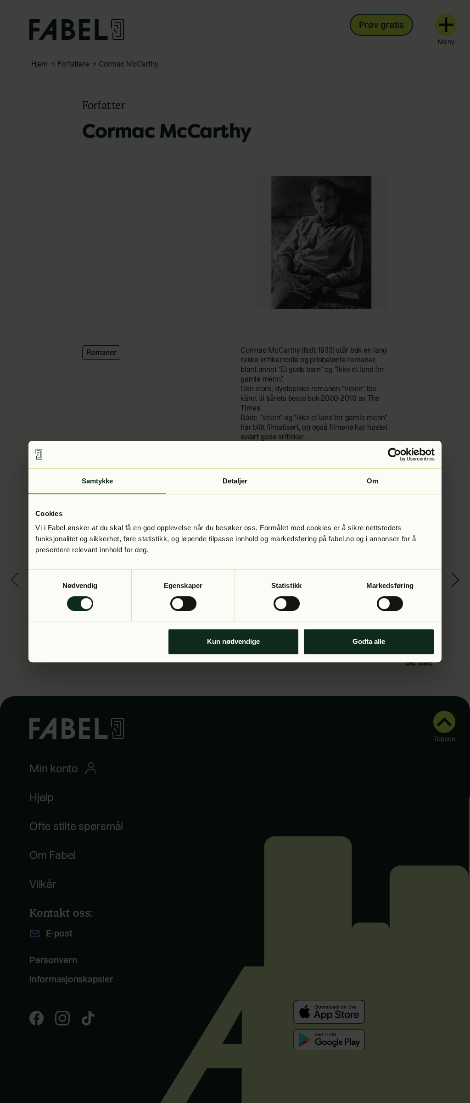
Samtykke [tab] (97, 481)
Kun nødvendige (233, 641)
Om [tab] (372, 481)
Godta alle (368, 641)
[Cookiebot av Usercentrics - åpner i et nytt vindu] (394, 454)
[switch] (183, 603)
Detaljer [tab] (235, 481)
